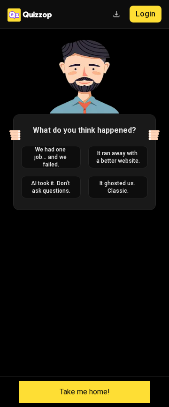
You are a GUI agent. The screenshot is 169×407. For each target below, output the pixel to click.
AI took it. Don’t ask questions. (51, 187)
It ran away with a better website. (118, 157)
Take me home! (85, 391)
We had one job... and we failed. (51, 157)
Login (145, 13)
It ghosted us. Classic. (118, 187)
